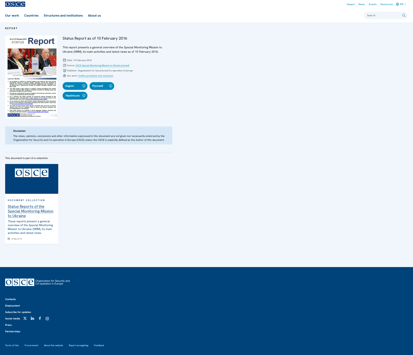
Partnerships (12, 331)
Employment (12, 305)
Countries (31, 15)
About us (94, 15)
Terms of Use (12, 345)
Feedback (99, 345)
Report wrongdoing (78, 345)
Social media (12, 318)
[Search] (404, 15)
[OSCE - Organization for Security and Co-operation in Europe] (15, 4)
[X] (25, 318)
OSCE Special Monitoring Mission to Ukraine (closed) (102, 65)
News (361, 4)
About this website (53, 345)
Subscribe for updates (18, 312)
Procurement (31, 345)
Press (8, 325)
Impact (351, 4)
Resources (387, 4)
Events (373, 4)
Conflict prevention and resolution (95, 75)
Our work (12, 15)
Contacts (10, 299)
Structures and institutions (63, 15)
